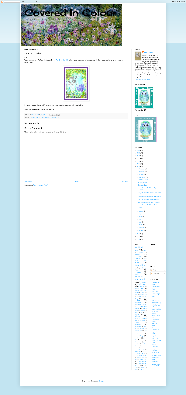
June (140, 216)
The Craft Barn (55, 117)
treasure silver (140, 357)
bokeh (136, 294)
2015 (138, 236)
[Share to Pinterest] (58, 115)
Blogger (101, 381)
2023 (138, 150)
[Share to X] (54, 115)
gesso (136, 318)
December (142, 169)
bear (143, 292)
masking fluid (138, 330)
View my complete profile (142, 79)
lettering (142, 328)
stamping (137, 351)
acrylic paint (141, 284)
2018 (138, 164)
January (141, 230)
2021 (138, 155)
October (141, 174)
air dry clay (141, 286)
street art (140, 353)
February (142, 227)
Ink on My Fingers (155, 312)
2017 (138, 166)
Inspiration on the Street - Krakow (148, 199)
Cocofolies (155, 291)
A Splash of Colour (155, 283)
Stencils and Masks (140, 277)
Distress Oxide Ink (35, 117)
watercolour (142, 361)
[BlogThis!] (52, 115)
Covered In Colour (70, 12)
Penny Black (156, 338)
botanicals (143, 294)
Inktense (138, 272)
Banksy (141, 252)
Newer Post (28, 181)
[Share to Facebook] (56, 115)
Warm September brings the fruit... (149, 202)
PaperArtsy (155, 336)
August (141, 211)
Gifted (140, 207)
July (140, 214)
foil (141, 312)
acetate (144, 282)
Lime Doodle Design (155, 324)
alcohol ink (139, 288)
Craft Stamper (156, 294)
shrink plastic (140, 349)
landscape (138, 326)
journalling (138, 324)
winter (136, 369)
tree (136, 359)
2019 (138, 161)
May (140, 219)
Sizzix (137, 274)
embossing (138, 302)
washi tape (143, 359)
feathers (142, 310)
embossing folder (140, 304)
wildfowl (142, 367)
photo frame (138, 341)
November (142, 172)
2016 (138, 234)
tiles (136, 355)
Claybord (137, 258)
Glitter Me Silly (156, 309)
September (142, 177)
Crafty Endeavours (155, 297)
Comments (156, 273)
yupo (141, 369)
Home (76, 181)
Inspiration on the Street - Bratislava (149, 196)
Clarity (154, 289)
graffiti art (142, 320)
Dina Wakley (155, 300)
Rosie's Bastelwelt (155, 345)
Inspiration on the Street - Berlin (148, 205)
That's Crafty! (156, 353)
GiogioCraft (140, 265)
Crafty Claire (148, 52)
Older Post (124, 181)
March (141, 225)
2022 (138, 153)
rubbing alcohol (45, 117)
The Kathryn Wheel (155, 358)
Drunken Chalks (143, 179)
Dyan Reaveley (156, 302)
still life (144, 351)
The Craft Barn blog (62, 60)
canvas (139, 296)
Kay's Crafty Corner (155, 320)
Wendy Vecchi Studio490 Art (156, 365)
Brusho (137, 254)
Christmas (138, 256)
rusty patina (143, 347)
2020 (138, 158)
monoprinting (139, 336)
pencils (142, 340)
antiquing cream (139, 290)
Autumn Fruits (142, 182)
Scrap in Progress (154, 349)
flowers (136, 312)
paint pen (137, 338)
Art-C (144, 250)
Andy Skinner (156, 286)
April (140, 222)
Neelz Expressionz (155, 328)
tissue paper (142, 355)
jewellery (137, 322)
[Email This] (50, 115)
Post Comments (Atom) (40, 185)
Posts (154, 270)
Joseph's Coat (142, 185)
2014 (138, 239)
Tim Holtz (155, 362)
